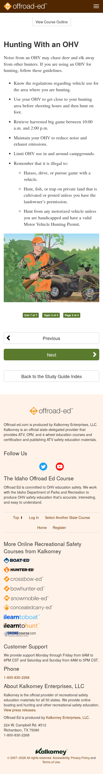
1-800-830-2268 (17, 677)
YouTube (60, 467)
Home (42, 527)
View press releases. (20, 709)
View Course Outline (52, 21)
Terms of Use (51, 762)
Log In (34, 517)
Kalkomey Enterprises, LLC (67, 717)
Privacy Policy (80, 757)
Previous (51, 338)
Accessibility (61, 757)
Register (59, 527)
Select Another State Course (67, 517)
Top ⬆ (18, 517)
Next (51, 354)
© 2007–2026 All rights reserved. (29, 757)
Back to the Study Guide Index (51, 376)
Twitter (43, 467)
